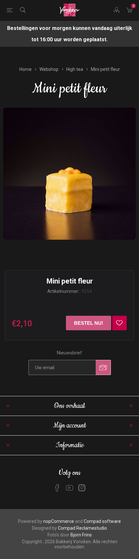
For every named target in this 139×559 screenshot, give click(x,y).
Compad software (102, 521)
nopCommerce (58, 521)
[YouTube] (69, 488)
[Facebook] (57, 488)
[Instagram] (82, 488)
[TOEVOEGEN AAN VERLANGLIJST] (119, 323)
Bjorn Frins (81, 534)
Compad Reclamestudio (82, 528)
